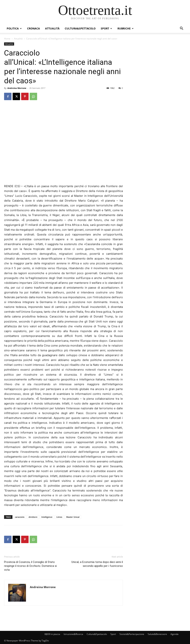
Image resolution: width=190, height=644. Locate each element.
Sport (105, 28)
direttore (33, 517)
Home (7, 38)
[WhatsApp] (33, 96)
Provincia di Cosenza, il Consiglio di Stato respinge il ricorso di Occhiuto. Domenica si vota (30, 565)
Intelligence (46, 517)
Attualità (52, 28)
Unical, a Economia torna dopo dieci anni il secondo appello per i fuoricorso (97, 564)
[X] (16, 96)
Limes (59, 517)
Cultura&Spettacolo (80, 28)
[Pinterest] (25, 96)
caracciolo (19, 517)
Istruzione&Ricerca (73, 634)
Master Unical (72, 517)
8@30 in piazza (52, 634)
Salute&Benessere (157, 634)
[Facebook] (8, 96)
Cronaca (33, 28)
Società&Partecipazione (131, 634)
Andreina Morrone (16, 88)
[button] (181, 29)
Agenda (174, 634)
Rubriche (124, 28)
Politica (13, 28)
